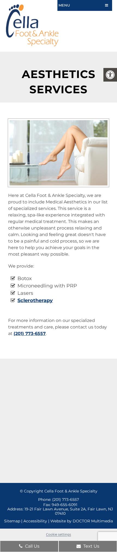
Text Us (90, 546)
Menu (64, 5)
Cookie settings (58, 534)
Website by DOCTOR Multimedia (81, 521)
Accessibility (35, 521)
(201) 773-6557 (30, 333)
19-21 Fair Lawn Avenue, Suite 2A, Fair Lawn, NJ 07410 (68, 511)
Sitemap (12, 521)
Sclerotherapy (35, 300)
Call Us (31, 546)
